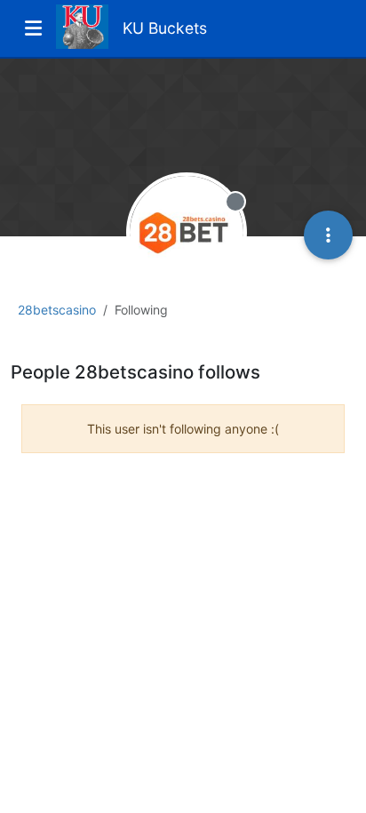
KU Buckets (165, 28)
